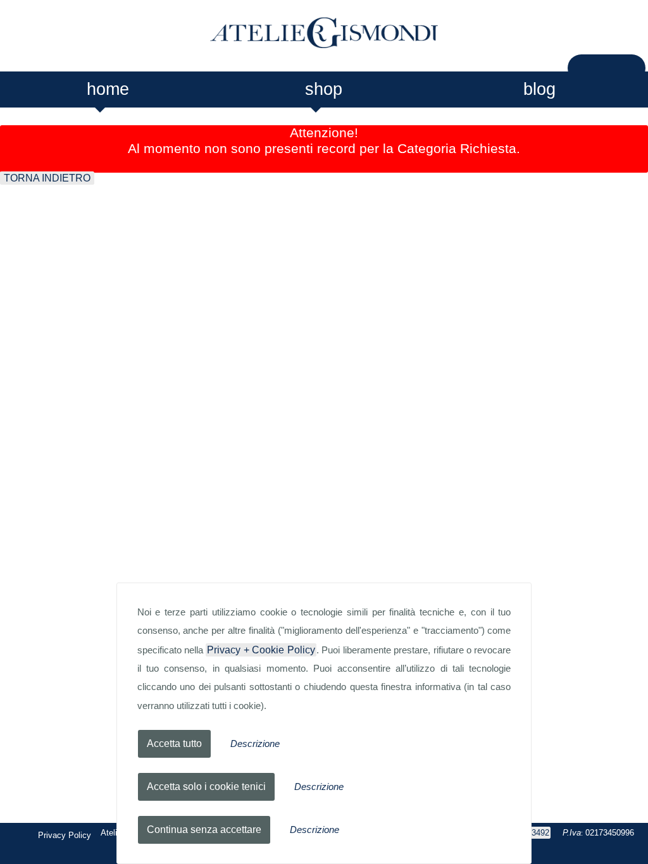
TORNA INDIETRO (47, 178)
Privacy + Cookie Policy (261, 650)
